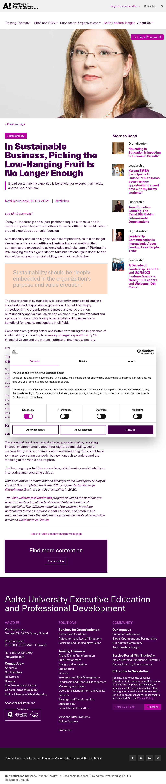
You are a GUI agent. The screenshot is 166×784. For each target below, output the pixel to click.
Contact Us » (14, 663)
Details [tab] (83, 361)
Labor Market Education (74, 708)
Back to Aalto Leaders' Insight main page (56, 533)
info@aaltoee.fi (14, 656)
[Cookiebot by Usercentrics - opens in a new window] (139, 351)
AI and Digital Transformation (77, 655)
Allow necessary (35, 429)
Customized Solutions (72, 634)
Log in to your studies (124, 6)
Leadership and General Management (82, 681)
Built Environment (70, 659)
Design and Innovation (73, 664)
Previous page (16, 124)
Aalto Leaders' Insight (119, 23)
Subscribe (153, 707)
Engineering (66, 668)
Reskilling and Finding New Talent (80, 642)
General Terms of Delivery (21, 689)
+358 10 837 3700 (21, 652)
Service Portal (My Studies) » (133, 655)
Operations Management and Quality (82, 690)
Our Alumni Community (127, 642)
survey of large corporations (67, 335)
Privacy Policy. (145, 698)
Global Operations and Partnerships (134, 638)
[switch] (64, 416)
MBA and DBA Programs (74, 716)
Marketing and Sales (71, 686)
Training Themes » (72, 651)
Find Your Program (145, 36)
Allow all (130, 429)
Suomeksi (149, 6)
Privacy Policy (93, 758)
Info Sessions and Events (20, 685)
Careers (10, 681)
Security (64, 694)
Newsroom (12, 676)
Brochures (65, 730)
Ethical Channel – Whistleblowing (26, 694)
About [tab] (131, 361)
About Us (11, 667)
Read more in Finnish (34, 519)
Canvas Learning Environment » (132, 664)
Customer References (126, 634)
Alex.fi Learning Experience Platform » (136, 659)
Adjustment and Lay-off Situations (80, 638)
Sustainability (56, 561)
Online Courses (68, 721)
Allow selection (83, 429)
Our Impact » (121, 629)
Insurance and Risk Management (79, 677)
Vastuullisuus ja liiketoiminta (31, 498)
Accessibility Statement (20, 702)
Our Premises (13, 672)
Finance (64, 673)
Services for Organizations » (79, 629)
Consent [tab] (34, 361)
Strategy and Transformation (76, 699)
